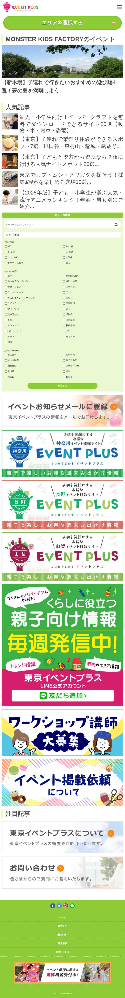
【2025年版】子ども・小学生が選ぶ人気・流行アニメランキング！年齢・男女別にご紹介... (71, 199)
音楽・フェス (14, 286)
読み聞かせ (13, 314)
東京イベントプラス (20, 7)
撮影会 (69, 314)
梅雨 (68, 371)
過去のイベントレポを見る (21, 297)
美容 (9, 320)
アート (10, 336)
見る (68, 309)
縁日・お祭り (72, 281)
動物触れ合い (72, 275)
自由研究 (70, 320)
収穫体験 (70, 325)
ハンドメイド (14, 331)
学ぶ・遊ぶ (13, 309)
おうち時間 (13, 360)
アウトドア (13, 325)
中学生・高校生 (15, 263)
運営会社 (62, 926)
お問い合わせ (62, 952)
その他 (69, 292)
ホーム (62, 917)
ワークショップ (15, 292)
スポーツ (70, 286)
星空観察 (70, 303)
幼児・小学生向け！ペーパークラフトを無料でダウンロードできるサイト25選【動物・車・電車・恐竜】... (71, 123)
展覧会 (69, 297)
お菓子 (69, 376)
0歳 (9, 246)
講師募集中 (62, 934)
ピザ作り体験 (72, 365)
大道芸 (10, 371)
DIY (67, 331)
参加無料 (12, 354)
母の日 (10, 376)
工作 (9, 275)
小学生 (69, 257)
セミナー (70, 336)
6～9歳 (69, 252)
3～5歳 (11, 252)
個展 (9, 342)
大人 (68, 263)
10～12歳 (12, 257)
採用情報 (62, 943)
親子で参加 (71, 360)
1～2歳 (69, 246)
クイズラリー (14, 303)
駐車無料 (70, 354)
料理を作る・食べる (17, 281)
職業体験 (12, 365)
